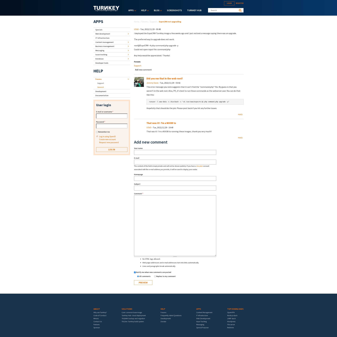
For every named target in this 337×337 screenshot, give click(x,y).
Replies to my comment (166, 276)
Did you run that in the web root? (165, 78)
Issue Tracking (201, 321)
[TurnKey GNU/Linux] (106, 10)
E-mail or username (104, 112)
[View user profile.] (139, 81)
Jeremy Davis (152, 82)
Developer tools (101, 63)
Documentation (101, 95)
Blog (156, 10)
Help (143, 10)
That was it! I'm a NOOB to (161, 123)
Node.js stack (232, 315)
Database (99, 59)
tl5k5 (136, 29)
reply (240, 114)
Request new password (109, 142)
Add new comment (143, 69)
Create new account (107, 139)
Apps (130, 10)
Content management (104, 42)
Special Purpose (202, 327)
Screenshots (174, 10)
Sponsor (96, 327)
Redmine (230, 327)
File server (231, 324)
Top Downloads (235, 309)
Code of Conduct (99, 315)
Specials (98, 30)
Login (229, 3)
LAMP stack (231, 318)
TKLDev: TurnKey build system (133, 321)
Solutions (127, 309)
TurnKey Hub (194, 10)
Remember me (104, 132)
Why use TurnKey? (100, 312)
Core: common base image (132, 312)
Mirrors (96, 318)
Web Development (203, 318)
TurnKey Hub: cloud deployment (134, 315)
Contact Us (97, 321)
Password (100, 122)
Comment (138, 194)
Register (240, 3)
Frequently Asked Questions (171, 315)
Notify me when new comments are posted (153, 272)
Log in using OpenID (107, 136)
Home (136, 21)
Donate (163, 321)
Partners (96, 324)
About (96, 309)
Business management (104, 46)
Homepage (138, 174)
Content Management (204, 312)
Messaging (99, 50)
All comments (145, 276)
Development (100, 91)
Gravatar (200, 166)
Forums (144, 21)
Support (153, 21)
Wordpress (231, 321)
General (100, 87)
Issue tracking (101, 54)
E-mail (136, 158)
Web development (102, 34)
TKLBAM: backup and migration (133, 318)
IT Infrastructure (102, 38)
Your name (138, 148)
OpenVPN (231, 312)
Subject (137, 184)
